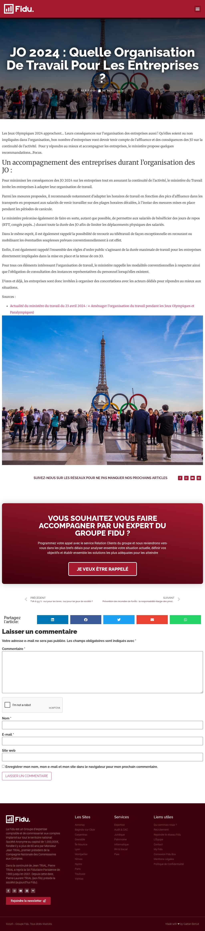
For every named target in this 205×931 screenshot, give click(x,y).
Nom (6, 718)
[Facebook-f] (180, 478)
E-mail (8, 734)
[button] (197, 9)
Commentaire (13, 649)
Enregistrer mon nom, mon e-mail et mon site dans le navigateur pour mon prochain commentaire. (81, 766)
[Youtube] (192, 478)
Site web (8, 750)
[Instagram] (186, 478)
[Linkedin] (199, 478)
